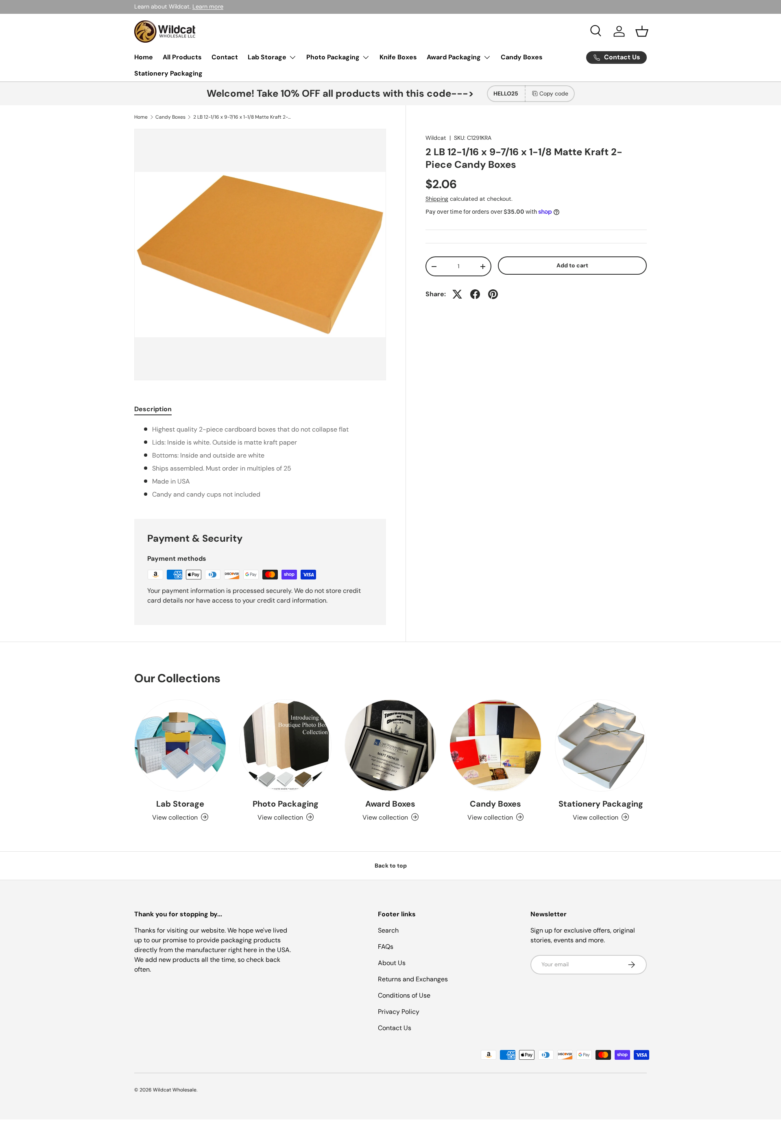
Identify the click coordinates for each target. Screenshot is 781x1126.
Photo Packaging (333, 57)
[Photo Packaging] (285, 745)
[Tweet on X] (457, 294)
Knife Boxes (398, 57)
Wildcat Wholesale (174, 1090)
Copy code (553, 93)
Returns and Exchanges (413, 979)
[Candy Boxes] (495, 745)
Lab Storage (267, 57)
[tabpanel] (260, 462)
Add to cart (572, 265)
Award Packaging (454, 57)
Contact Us (394, 1028)
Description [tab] (153, 409)
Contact (225, 57)
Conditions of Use (404, 995)
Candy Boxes (522, 57)
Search (388, 930)
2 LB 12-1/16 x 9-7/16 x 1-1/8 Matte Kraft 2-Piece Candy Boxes (242, 117)
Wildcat (435, 137)
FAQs (385, 946)
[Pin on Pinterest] (493, 294)
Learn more (207, 6)
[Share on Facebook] (475, 294)
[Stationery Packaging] (600, 745)
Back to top (391, 865)
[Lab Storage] (180, 745)
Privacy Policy (398, 1011)
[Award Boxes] (390, 745)
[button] (642, 31)
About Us (392, 963)
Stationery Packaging (168, 73)
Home (143, 57)
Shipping (436, 198)
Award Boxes (390, 803)
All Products (182, 57)
